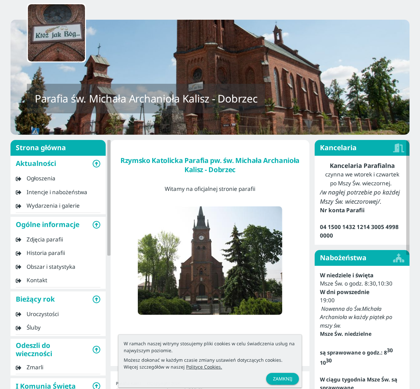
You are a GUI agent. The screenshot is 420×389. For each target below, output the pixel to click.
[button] (58, 164)
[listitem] (58, 178)
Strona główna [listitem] (41, 147)
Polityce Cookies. (204, 367)
